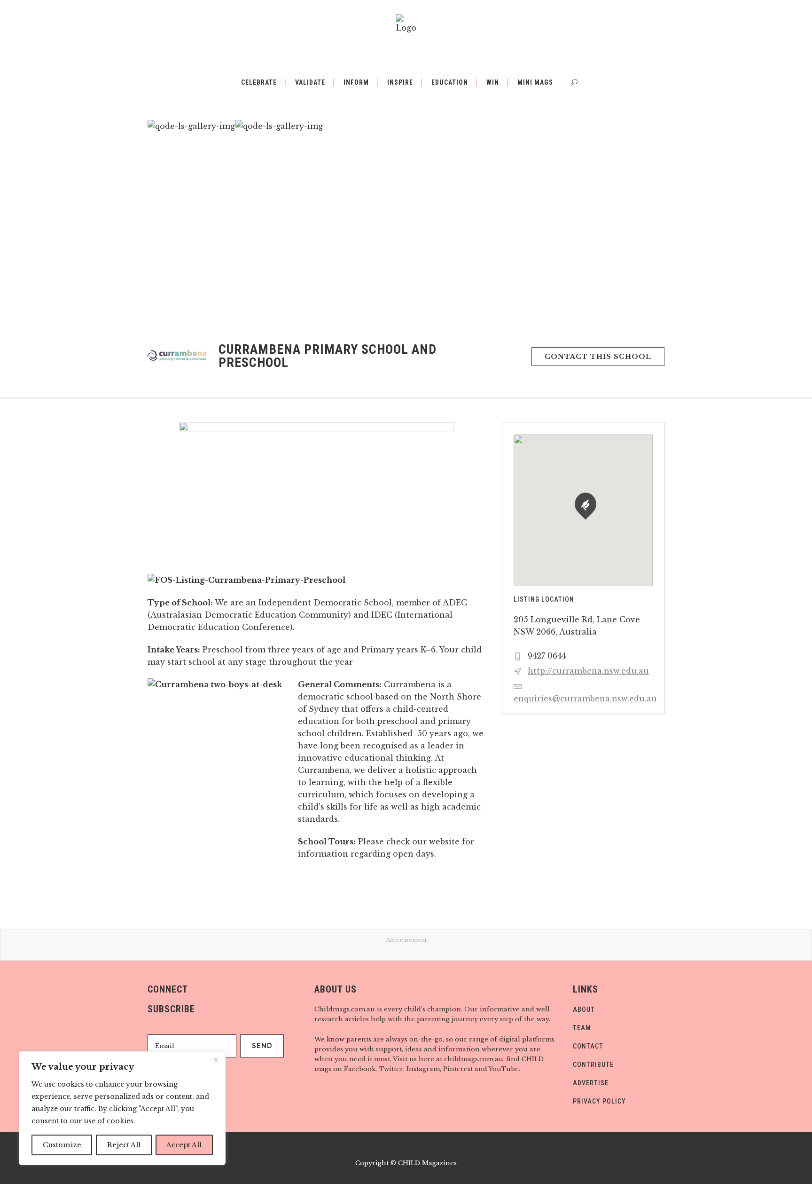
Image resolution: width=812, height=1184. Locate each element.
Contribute (593, 1064)
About (584, 1009)
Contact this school (598, 356)
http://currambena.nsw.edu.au (588, 670)
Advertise (591, 1083)
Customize (62, 1145)
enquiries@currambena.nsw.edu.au (585, 698)
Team (582, 1028)
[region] (122, 1108)
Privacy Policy (599, 1101)
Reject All (124, 1145)
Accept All (184, 1145)
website (444, 841)
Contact (588, 1046)
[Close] (215, 1059)
